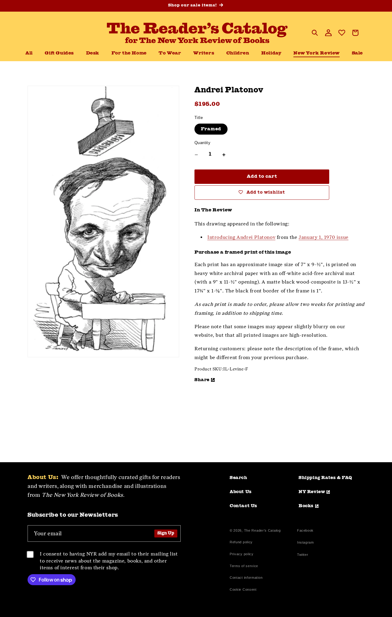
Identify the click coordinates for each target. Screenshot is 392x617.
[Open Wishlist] (342, 32)
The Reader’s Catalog (262, 530)
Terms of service (244, 566)
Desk (92, 53)
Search (238, 478)
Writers (203, 53)
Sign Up (165, 533)
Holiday (271, 53)
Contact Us (243, 506)
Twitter (304, 555)
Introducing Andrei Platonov (241, 237)
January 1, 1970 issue (324, 237)
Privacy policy (242, 554)
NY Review (312, 492)
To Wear (170, 53)
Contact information (246, 577)
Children (237, 53)
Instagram (305, 543)
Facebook (305, 531)
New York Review (316, 53)
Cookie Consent (243, 589)
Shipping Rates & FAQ (325, 478)
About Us (241, 492)
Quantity (202, 142)
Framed (211, 129)
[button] (93, 53)
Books (306, 506)
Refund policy (241, 542)
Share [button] (201, 380)
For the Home (129, 53)
